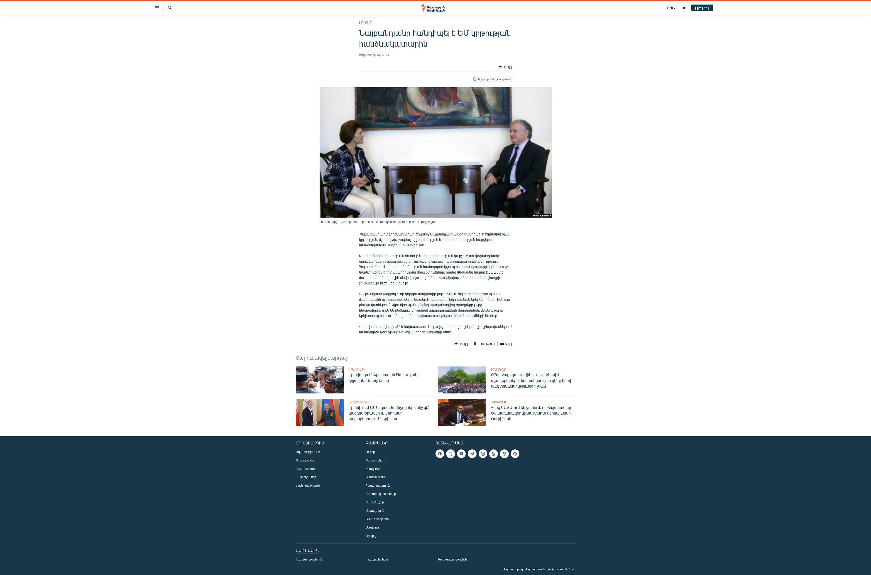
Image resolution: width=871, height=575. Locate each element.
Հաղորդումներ (306, 477)
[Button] (505, 66)
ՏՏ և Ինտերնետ (377, 519)
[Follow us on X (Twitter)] (450, 453)
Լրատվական (305, 469)
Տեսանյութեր (305, 460)
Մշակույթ (372, 527)
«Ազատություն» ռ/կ (309, 559)
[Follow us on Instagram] (483, 453)
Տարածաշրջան (359, 402)
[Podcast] (504, 453)
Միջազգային (375, 510)
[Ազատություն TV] (684, 8)
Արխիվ (370, 536)
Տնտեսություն (375, 477)
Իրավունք (356, 369)
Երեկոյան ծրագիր (308, 485)
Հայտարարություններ (452, 559)
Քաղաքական (375, 460)
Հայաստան (499, 402)
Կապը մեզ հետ (377, 559)
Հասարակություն (378, 485)
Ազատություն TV (308, 452)
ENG (671, 8)
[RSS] (493, 453)
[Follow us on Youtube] (461, 453)
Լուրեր (365, 22)
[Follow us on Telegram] (472, 453)
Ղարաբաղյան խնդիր (381, 494)
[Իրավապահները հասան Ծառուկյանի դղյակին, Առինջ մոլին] (320, 379)
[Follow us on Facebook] (440, 453)
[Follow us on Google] (515, 453)
